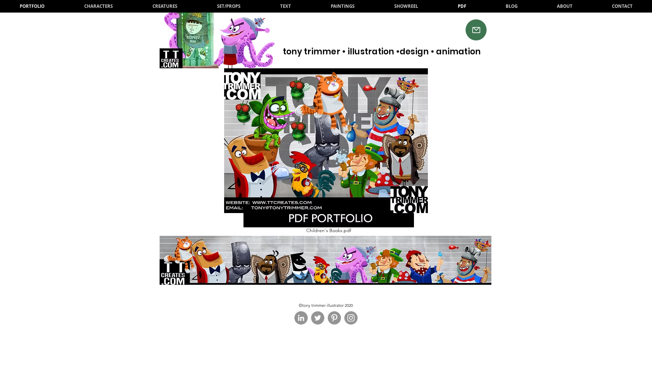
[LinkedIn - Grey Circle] (301, 318)
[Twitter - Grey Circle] (317, 318)
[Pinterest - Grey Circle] (334, 318)
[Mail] (476, 29)
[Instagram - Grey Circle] (351, 318)
